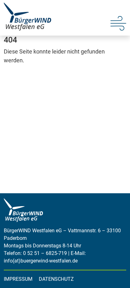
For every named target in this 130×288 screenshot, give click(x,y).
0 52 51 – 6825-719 (45, 253)
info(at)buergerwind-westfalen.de (41, 261)
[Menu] (118, 22)
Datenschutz (56, 279)
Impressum (18, 279)
